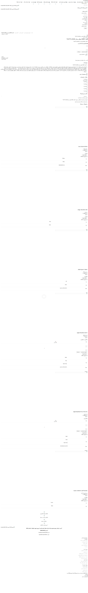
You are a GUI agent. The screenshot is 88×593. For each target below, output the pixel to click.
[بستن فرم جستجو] (87, 1)
